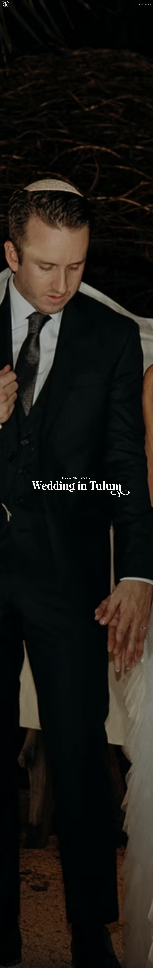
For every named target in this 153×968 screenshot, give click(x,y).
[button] (76, 4)
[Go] (148, 963)
